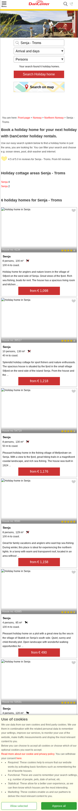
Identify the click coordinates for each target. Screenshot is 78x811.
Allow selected (19, 805)
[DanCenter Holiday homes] (39, 4)
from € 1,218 (39, 381)
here (19, 758)
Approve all (59, 805)
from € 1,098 (39, 291)
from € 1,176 (39, 471)
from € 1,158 (39, 562)
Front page (24, 117)
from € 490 (39, 652)
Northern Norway (54, 117)
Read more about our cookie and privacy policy (27, 754)
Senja (5, 182)
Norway (37, 117)
